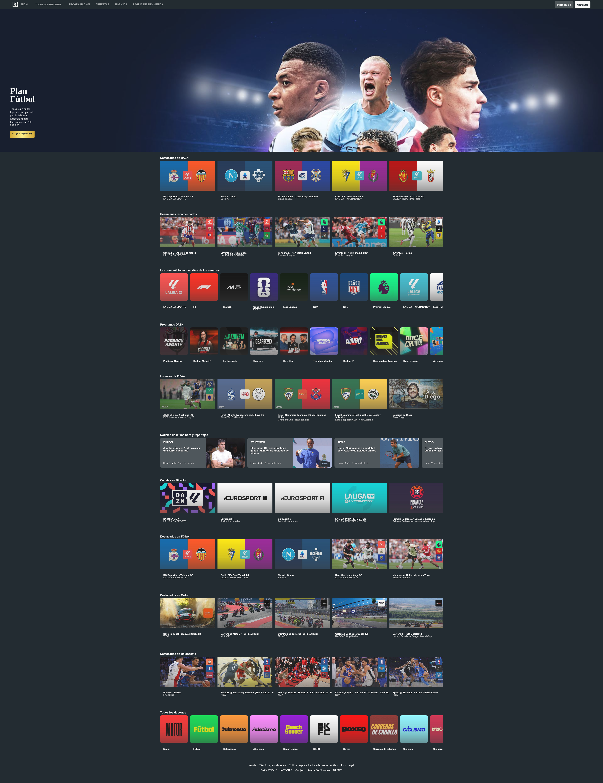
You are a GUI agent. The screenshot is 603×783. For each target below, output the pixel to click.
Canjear (299, 770)
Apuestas (102, 4)
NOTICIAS (286, 770)
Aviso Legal (347, 765)
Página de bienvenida (148, 4)
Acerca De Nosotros (318, 770)
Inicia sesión (564, 4)
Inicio (24, 4)
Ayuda (252, 765)
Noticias (121, 4)
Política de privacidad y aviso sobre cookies (313, 765)
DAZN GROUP (269, 770)
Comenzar (582, 4)
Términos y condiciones (272, 765)
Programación (79, 4)
